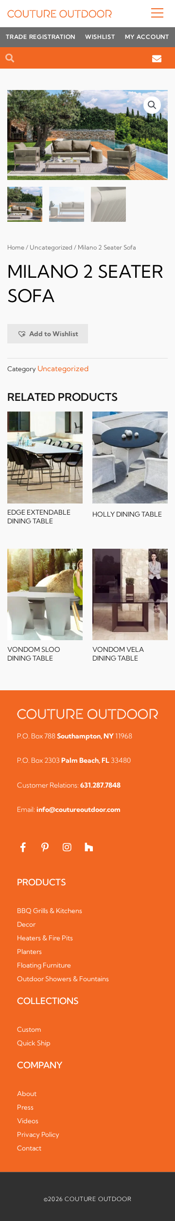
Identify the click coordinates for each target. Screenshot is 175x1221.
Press (25, 1107)
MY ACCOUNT (147, 36)
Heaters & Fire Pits (45, 938)
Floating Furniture (44, 965)
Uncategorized (51, 247)
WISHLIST (100, 36)
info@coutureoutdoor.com (78, 809)
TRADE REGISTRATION (40, 36)
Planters (29, 951)
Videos (27, 1121)
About (26, 1093)
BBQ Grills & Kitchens (49, 911)
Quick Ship (34, 1043)
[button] (140, 13)
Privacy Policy (38, 1134)
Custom (29, 1029)
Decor (26, 924)
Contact (29, 1148)
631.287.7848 (100, 785)
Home (15, 247)
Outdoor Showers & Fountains (63, 979)
